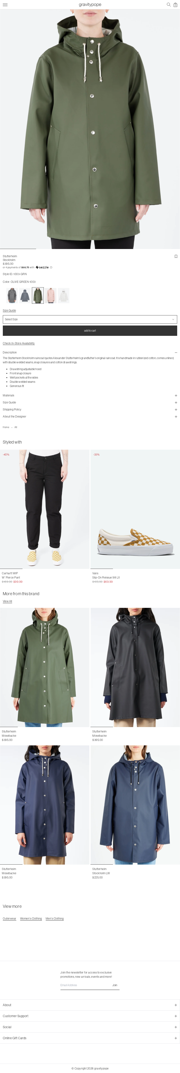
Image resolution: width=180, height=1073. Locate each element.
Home (6, 427)
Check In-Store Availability (19, 343)
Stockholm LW (101, 873)
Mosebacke (9, 735)
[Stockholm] (12, 295)
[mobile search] (169, 5)
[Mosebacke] (45, 667)
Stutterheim (10, 256)
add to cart (90, 330)
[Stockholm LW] (135, 805)
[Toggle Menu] (5, 4)
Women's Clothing (31, 918)
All (16, 427)
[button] (90, 267)
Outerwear (9, 918)
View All (7, 601)
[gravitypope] (90, 4)
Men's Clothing (55, 918)
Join (114, 985)
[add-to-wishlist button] (176, 256)
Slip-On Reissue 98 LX (106, 577)
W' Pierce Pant (11, 577)
